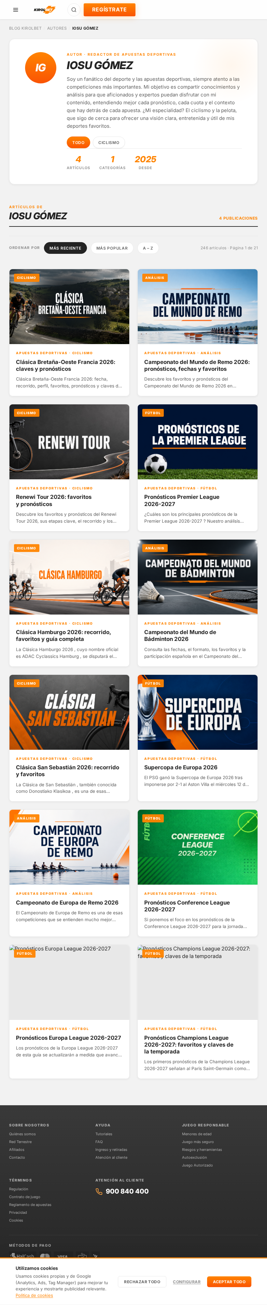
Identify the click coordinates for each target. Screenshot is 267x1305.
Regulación (18, 1189)
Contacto (17, 1157)
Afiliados (16, 1149)
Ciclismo (108, 142)
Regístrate (109, 9)
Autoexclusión (194, 1157)
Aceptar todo (229, 1281)
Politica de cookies (34, 1295)
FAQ (99, 1141)
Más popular (112, 248)
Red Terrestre (20, 1141)
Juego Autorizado (197, 1165)
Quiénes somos (22, 1134)
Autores (57, 28)
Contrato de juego (24, 1197)
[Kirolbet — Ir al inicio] (45, 10)
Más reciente (65, 248)
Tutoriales (103, 1134)
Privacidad (18, 1212)
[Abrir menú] (15, 9)
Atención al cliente (111, 1157)
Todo (78, 142)
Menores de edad (197, 1134)
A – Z (148, 248)
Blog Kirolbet (25, 28)
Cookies (16, 1220)
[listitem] (69, 332)
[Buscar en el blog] (73, 9)
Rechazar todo (142, 1281)
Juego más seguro (198, 1141)
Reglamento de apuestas (30, 1204)
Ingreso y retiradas (111, 1149)
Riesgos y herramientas (202, 1149)
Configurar (187, 1281)
